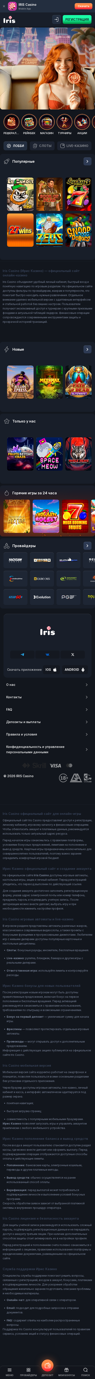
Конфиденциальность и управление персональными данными (35, 749)
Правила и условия (21, 734)
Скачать (83, 6)
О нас (10, 685)
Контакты (14, 697)
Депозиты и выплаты (23, 722)
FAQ (9, 709)
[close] (4, 6)
